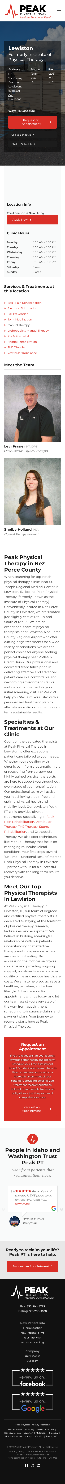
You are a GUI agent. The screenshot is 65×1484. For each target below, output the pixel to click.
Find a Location (32, 1327)
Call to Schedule (21, 134)
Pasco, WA (51, 1436)
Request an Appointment (31, 121)
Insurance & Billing (32, 1342)
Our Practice (32, 1355)
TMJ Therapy (27, 827)
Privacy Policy (16, 1451)
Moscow (53, 1433)
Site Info (41, 1457)
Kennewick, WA (12, 1433)
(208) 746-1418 (34, 78)
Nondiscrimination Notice (21, 1457)
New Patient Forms (32, 1332)
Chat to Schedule (21, 144)
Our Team (32, 1360)
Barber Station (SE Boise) (21, 1429)
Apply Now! (20, 219)
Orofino (39, 1436)
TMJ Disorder (17, 347)
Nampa (29, 1436)
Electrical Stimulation (22, 308)
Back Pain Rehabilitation (25, 302)
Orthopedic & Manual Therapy (28, 330)
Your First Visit (32, 1337)
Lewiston (28, 1433)
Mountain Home (13, 1436)
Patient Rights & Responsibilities (32, 1454)
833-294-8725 (36, 1306)
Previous (3, 1209)
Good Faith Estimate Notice (41, 1451)
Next (61, 1209)
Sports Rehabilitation (22, 341)
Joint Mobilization (20, 319)
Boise (39, 1429)
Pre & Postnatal (18, 336)
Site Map (53, 1457)
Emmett (49, 1429)
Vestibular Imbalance (22, 353)
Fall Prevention (18, 314)
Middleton (41, 1433)
